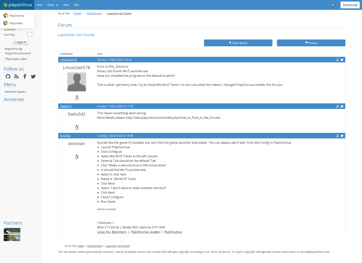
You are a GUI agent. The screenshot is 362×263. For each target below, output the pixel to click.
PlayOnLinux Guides (145, 232)
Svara (313, 43)
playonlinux (20, 4)
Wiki (76, 5)
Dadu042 (65, 106)
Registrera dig (13, 48)
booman (65, 135)
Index (80, 246)
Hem (40, 5)
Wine (66, 5)
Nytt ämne (239, 43)
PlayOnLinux (16, 15)
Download (350, 5)
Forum (77, 13)
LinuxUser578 (68, 59)
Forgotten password (18, 53)
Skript (50, 5)
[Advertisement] (21, 161)
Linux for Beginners (112, 232)
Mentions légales (15, 91)
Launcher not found (117, 246)
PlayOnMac (16, 23)
